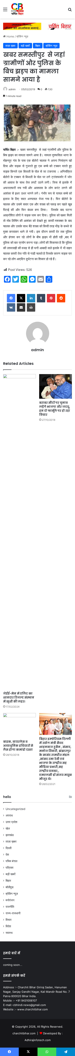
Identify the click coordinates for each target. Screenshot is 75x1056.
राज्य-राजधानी (13, 913)
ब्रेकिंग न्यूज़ (22, 36)
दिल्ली (8, 848)
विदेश (8, 926)
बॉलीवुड (10, 887)
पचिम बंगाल (11, 861)
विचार (8, 919)
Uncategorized (15, 809)
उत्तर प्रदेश (11, 822)
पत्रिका (9, 867)
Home (10, 36)
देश (7, 854)
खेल (8, 828)
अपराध (9, 815)
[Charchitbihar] (17, 9)
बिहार (37, 45)
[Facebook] (11, 298)
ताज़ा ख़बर (10, 45)
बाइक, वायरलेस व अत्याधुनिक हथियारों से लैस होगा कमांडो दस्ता (18, 746)
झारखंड (10, 835)
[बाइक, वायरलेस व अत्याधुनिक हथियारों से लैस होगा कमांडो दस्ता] (19, 725)
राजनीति (10, 906)
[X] (21, 298)
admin (12, 89)
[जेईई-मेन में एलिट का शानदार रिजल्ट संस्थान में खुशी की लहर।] (19, 531)
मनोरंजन (10, 900)
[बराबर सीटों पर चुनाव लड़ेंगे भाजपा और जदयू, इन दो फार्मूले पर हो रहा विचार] (55, 386)
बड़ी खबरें (25, 45)
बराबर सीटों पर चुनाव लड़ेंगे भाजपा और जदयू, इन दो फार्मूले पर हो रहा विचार (54, 409)
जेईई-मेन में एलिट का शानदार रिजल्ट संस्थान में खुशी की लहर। (18, 697)
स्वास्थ (9, 932)
